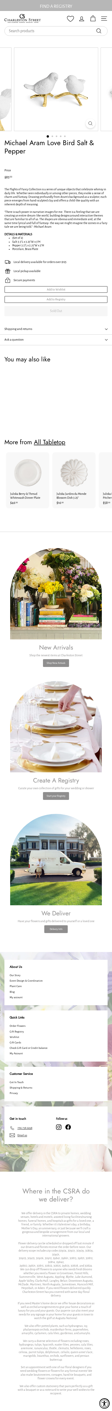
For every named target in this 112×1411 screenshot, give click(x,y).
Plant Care (16, 986)
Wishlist (14, 1037)
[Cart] (93, 18)
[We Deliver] (56, 859)
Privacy (14, 1093)
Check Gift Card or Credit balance (28, 1048)
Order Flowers (18, 1025)
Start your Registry (56, 796)
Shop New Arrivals (56, 663)
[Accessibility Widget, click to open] (104, 1403)
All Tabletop (49, 442)
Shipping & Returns (21, 1087)
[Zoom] (90, 123)
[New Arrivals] (56, 593)
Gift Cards (15, 1042)
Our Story (15, 975)
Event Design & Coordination (26, 980)
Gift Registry (17, 1031)
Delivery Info (56, 929)
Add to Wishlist (56, 289)
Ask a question (14, 339)
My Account (16, 1053)
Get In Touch (17, 1082)
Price (7, 170)
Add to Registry (56, 299)
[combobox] (56, 31)
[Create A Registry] (56, 726)
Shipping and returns (18, 329)
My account (16, 997)
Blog (12, 991)
